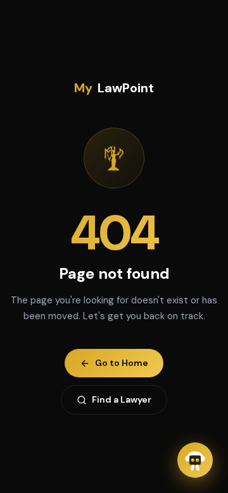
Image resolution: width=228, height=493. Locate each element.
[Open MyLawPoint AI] (195, 460)
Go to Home (121, 362)
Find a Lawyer (121, 399)
